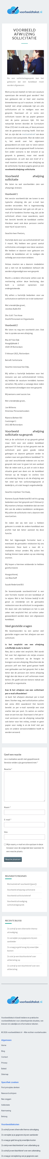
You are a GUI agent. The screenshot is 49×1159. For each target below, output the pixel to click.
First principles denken (10, 1087)
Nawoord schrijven (8, 1093)
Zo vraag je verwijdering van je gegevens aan (19, 1156)
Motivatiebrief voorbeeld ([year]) (22, 884)
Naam (7, 807)
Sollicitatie (5, 1105)
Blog (3, 1051)
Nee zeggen (6, 1099)
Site (6, 832)
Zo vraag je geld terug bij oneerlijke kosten (18, 1140)
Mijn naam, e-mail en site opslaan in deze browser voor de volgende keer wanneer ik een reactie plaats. (25, 848)
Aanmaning (6, 1111)
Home (3, 1045)
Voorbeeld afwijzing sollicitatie (21, 889)
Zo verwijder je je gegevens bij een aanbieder (19, 1135)
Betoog (4, 1116)
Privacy (4, 1063)
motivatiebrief (28, 134)
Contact (4, 1057)
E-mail (7, 819)
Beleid (3, 1069)
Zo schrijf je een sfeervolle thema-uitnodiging (20, 1130)
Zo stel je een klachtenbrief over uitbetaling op (20, 1145)
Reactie (8, 769)
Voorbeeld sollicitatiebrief (19, 895)
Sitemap (4, 1074)
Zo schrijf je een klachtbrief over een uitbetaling (20, 1151)
